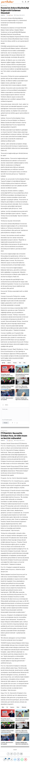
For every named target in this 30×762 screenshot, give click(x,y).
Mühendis (24, 707)
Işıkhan (9, 362)
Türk (20, 362)
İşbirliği (3, 362)
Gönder (6, 422)
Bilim (3, 707)
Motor (18, 707)
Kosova (14, 362)
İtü (7, 707)
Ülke (24, 362)
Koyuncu (12, 707)
